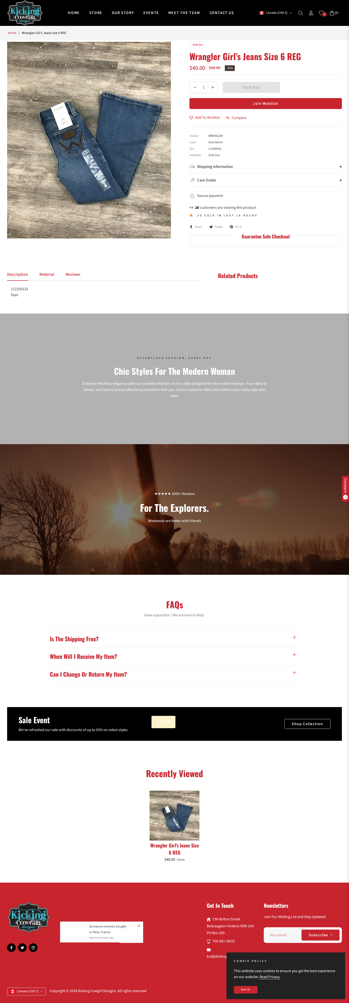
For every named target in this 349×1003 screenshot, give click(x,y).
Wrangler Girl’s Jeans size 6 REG (174, 849)
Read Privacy (269, 976)
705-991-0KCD (223, 941)
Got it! (245, 990)
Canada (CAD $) (277, 13)
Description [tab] (17, 274)
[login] (311, 13)
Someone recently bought (107, 926)
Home (12, 33)
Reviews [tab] (73, 274)
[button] (301, 13)
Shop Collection (307, 724)
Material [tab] (46, 274)
